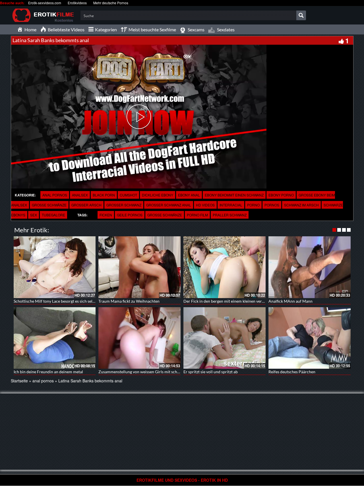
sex (33, 214)
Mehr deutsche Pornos (110, 2)
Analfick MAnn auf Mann (290, 301)
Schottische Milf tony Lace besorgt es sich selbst (56, 301)
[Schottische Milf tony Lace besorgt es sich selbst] (55, 267)
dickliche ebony (157, 194)
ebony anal (189, 194)
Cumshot (128, 194)
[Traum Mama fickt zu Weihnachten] (139, 267)
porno (253, 204)
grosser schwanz (123, 204)
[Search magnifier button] (301, 15)
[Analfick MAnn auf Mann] (309, 267)
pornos (271, 204)
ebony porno (281, 194)
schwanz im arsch (301, 204)
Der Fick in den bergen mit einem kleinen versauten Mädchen (237, 301)
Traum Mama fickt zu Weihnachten (129, 301)
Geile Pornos (129, 214)
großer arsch (86, 204)
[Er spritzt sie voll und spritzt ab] (224, 338)
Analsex (80, 194)
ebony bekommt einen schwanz (234, 194)
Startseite (19, 381)
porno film (197, 214)
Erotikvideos (77, 2)
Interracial (231, 204)
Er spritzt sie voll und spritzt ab (210, 371)
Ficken (106, 214)
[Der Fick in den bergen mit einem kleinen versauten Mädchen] (224, 267)
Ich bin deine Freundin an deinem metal (48, 371)
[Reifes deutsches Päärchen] (309, 338)
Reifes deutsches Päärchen (291, 371)
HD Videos (205, 204)
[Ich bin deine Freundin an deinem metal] (55, 338)
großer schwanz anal (168, 204)
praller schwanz (230, 214)
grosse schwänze (164, 214)
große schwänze (49, 204)
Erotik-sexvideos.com (44, 2)
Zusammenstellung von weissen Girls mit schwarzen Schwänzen (154, 371)
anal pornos (54, 194)
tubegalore (53, 214)
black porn (104, 194)
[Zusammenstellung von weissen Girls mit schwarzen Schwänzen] (139, 338)
